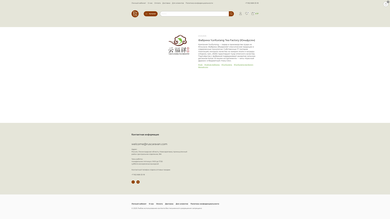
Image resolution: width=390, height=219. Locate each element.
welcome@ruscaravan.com (149, 144)
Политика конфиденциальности (199, 3)
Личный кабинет (139, 3)
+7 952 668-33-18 (251, 3)
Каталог (152, 14)
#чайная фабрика (212, 65)
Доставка (166, 3)
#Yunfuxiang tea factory (243, 65)
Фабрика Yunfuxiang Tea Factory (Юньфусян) (226, 40)
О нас (150, 3)
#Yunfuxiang (227, 65)
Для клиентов (178, 3)
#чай (200, 65)
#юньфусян (203, 67)
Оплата (157, 3)
